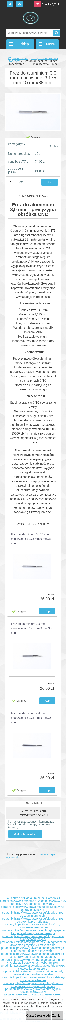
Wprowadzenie (18, 58)
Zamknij (57, 1015)
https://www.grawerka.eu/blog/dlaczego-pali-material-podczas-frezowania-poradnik (33, 950)
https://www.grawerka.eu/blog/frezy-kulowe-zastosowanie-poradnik (31, 927)
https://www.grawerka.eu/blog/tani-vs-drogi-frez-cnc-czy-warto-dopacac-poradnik (34, 986)
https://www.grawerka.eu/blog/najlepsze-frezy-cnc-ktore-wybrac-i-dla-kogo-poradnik (33, 933)
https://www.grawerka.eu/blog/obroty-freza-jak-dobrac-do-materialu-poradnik (32, 974)
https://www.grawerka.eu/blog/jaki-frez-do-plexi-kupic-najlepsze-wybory (34, 921)
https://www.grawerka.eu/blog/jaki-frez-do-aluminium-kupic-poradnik (33, 915)
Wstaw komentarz (25, 834)
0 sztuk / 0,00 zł (50, 4)
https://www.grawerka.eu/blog (25, 900)
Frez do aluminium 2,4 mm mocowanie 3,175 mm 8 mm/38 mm (31, 718)
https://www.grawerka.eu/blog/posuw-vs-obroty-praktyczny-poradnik (33, 909)
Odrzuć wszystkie (38, 1015)
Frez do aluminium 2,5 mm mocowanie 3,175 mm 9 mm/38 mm (31, 628)
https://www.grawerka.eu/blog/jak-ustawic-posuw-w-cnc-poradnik (32, 992)
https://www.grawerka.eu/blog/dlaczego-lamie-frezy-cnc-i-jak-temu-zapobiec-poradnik (33, 956)
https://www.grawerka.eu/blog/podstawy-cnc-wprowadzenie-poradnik (34, 980)
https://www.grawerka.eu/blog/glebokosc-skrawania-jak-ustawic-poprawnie (34, 968)
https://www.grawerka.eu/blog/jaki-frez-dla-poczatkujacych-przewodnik (32, 939)
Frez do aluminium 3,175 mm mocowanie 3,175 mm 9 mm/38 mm (31, 539)
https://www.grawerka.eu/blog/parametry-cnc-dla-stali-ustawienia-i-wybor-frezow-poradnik (32, 962)
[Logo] (31, 18)
